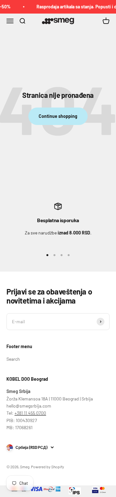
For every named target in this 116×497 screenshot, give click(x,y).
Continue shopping (58, 116)
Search (13, 359)
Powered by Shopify (47, 466)
